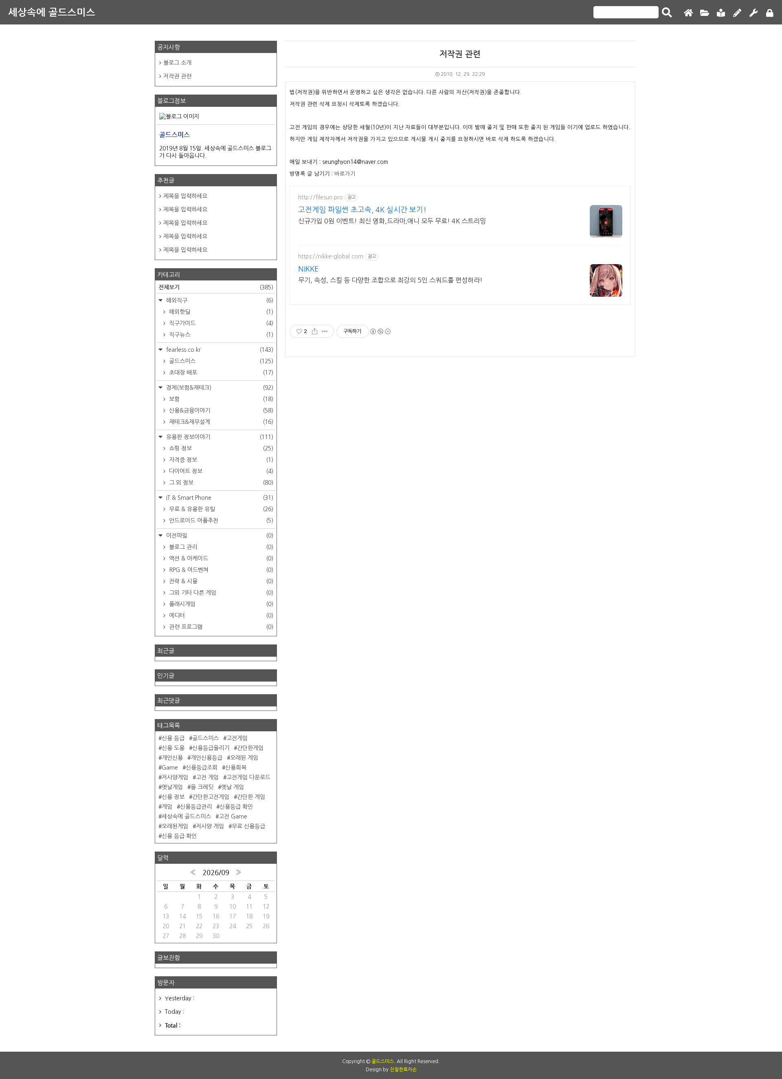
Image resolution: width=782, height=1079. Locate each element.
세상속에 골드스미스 (51, 12)
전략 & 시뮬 (220, 581)
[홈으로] (688, 13)
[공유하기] (315, 331)
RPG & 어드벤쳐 (220, 570)
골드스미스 (220, 361)
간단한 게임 (251, 797)
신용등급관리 (196, 807)
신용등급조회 (201, 767)
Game (170, 767)
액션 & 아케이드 (220, 558)
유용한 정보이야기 (219, 437)
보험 (220, 399)
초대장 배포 (220, 372)
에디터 (220, 615)
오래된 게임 (244, 758)
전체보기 (215, 287)
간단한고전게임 (210, 797)
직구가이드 (220, 323)
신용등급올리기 (210, 748)
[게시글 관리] (325, 331)
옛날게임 (172, 787)
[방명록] (721, 13)
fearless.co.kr (219, 350)
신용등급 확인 (236, 807)
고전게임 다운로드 (248, 777)
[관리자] (753, 13)
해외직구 (219, 300)
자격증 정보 (220, 460)
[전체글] (704, 13)
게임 (167, 807)
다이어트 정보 (220, 471)
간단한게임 (250, 748)
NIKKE (308, 269)
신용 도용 (173, 748)
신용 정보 (173, 797)
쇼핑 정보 (220, 448)
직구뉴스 (220, 335)
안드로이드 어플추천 (220, 520)
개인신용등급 (206, 758)
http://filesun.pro (320, 197)
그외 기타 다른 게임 (220, 593)
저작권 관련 (460, 54)
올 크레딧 (202, 787)
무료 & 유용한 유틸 (220, 509)
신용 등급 (173, 738)
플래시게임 (220, 604)
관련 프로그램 (220, 627)
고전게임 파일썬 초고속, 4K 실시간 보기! (362, 210)
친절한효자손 (403, 1069)
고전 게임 (207, 777)
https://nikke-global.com (330, 256)
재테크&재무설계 (220, 422)
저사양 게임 (210, 826)
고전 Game (233, 816)
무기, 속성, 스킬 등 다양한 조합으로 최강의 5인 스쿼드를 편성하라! (390, 280)
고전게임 (237, 738)
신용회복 (235, 767)
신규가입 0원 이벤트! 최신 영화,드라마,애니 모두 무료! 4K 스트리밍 (392, 221)
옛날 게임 (232, 787)
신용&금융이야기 (220, 410)
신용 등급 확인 (179, 836)
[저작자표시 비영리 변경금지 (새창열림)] (380, 331)
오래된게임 (175, 826)
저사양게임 (175, 777)
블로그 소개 (177, 63)
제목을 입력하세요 (185, 196)
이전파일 (219, 535)
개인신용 (172, 758)
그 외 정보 (220, 482)
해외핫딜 (220, 312)
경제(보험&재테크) (219, 388)
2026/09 (215, 872)
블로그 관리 (220, 547)
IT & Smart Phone (219, 498)
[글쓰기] (737, 13)
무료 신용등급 (248, 826)
